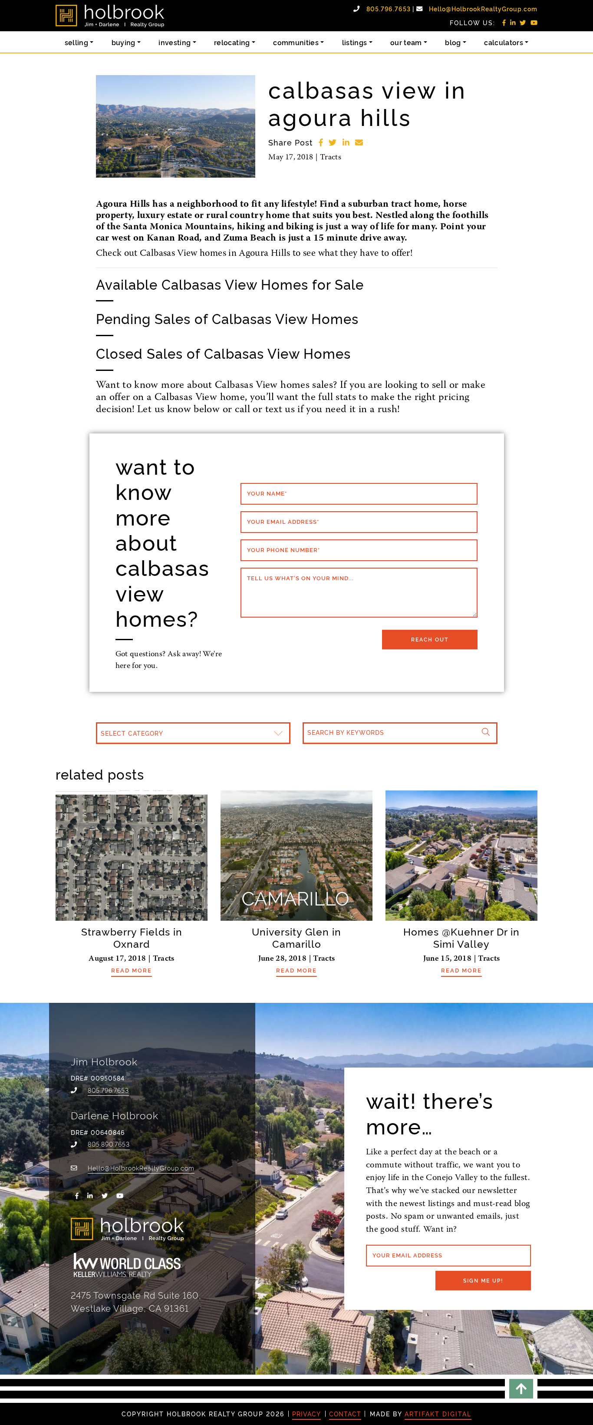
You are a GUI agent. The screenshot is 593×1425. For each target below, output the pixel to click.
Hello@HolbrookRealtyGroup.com (483, 8)
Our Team (406, 42)
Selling (77, 42)
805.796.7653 (389, 8)
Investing (174, 42)
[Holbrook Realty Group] (110, 16)
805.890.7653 (109, 1144)
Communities (296, 42)
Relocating (232, 42)
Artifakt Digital (438, 1413)
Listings (354, 42)
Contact (345, 1413)
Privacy (306, 1413)
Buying (123, 42)
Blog (453, 42)
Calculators (503, 42)
